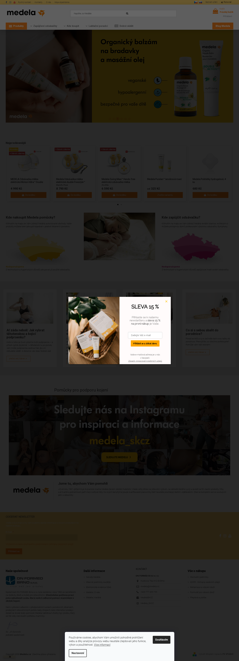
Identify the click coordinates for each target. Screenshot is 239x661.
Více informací (102, 644)
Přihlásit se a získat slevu (145, 343)
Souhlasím (161, 639)
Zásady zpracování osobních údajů (145, 361)
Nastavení (78, 653)
